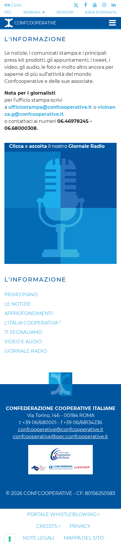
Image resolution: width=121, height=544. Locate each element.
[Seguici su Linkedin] (114, 5)
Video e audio (23, 341)
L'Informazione (35, 279)
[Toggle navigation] (111, 22)
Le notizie (17, 304)
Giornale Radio (25, 351)
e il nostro (57, 146)
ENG (18, 5)
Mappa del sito (84, 538)
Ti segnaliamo (23, 332)
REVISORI (65, 12)
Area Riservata (101, 12)
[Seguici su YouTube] (95, 5)
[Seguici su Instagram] (104, 5)
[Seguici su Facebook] (85, 5)
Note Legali (38, 538)
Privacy (80, 526)
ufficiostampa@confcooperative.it (50, 107)
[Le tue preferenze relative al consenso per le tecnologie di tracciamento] (10, 539)
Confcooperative (35, 23)
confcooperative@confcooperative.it (60, 429)
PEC (8, 12)
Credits (46, 526)
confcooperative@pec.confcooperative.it (60, 436)
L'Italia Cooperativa (31, 323)
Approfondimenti (28, 313)
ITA (7, 5)
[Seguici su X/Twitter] (76, 5)
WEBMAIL (32, 12)
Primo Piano (21, 294)
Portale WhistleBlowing (61, 514)
